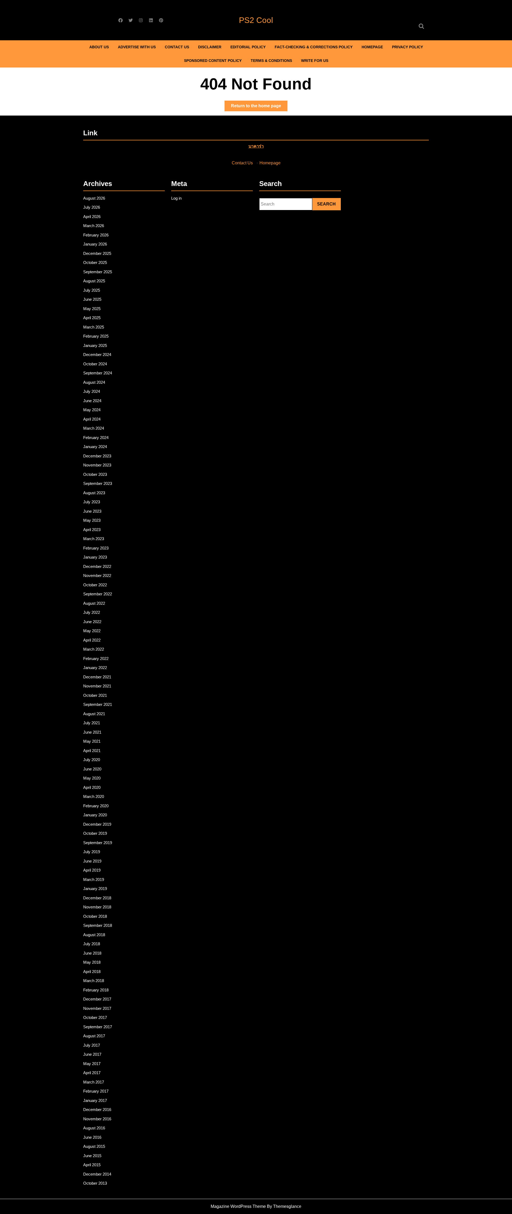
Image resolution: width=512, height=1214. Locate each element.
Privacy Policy (407, 47)
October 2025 (95, 262)
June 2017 (92, 1054)
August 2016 (94, 1128)
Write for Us (314, 60)
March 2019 (93, 879)
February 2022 (96, 658)
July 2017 (91, 1045)
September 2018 (97, 925)
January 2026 (95, 244)
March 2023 (93, 538)
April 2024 (92, 419)
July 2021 (91, 723)
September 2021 (97, 704)
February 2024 (96, 437)
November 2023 (97, 465)
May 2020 (92, 778)
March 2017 (93, 1082)
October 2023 (95, 474)
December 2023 (97, 456)
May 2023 (92, 520)
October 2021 (95, 695)
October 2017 (95, 1017)
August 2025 (94, 281)
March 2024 (93, 428)
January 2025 (95, 345)
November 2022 (97, 575)
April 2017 (92, 1072)
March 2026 (93, 225)
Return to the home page (259, 107)
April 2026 (92, 216)
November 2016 (97, 1119)
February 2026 (96, 235)
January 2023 (95, 557)
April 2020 (92, 787)
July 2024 (91, 391)
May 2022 (92, 630)
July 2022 (91, 612)
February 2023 (96, 548)
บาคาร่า (256, 146)
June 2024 (92, 400)
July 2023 (91, 502)
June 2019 (92, 861)
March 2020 (93, 796)
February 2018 (96, 990)
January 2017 (95, 1100)
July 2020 (91, 759)
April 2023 (92, 529)
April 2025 (92, 317)
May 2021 (92, 741)
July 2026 (91, 207)
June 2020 (92, 769)
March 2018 (93, 980)
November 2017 (97, 1008)
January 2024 (95, 446)
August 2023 (94, 493)
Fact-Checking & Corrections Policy (314, 47)
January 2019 (95, 888)
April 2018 (92, 971)
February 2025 (96, 336)
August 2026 (94, 198)
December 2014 (97, 1174)
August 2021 (94, 713)
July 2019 (91, 851)
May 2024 (92, 410)
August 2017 (94, 1036)
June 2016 (92, 1137)
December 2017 (97, 999)
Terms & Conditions (271, 60)
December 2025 (97, 253)
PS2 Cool (256, 20)
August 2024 (94, 382)
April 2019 (92, 870)
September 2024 (97, 373)
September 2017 (97, 1027)
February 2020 (96, 806)
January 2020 (95, 815)
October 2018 (95, 916)
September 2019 (97, 842)
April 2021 (92, 750)
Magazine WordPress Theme (238, 1206)
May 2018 (92, 962)
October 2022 (95, 585)
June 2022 (92, 621)
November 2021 (97, 686)
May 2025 (92, 308)
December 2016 (97, 1109)
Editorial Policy (248, 47)
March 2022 (93, 649)
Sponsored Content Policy (213, 60)
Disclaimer (209, 47)
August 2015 (94, 1146)
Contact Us (177, 47)
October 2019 (95, 833)
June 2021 (92, 732)
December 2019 (97, 824)
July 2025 (91, 290)
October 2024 (95, 364)
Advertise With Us (137, 47)
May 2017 (92, 1063)
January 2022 (95, 667)
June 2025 (92, 299)
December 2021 (97, 677)
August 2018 (94, 934)
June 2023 (92, 511)
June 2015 (92, 1155)
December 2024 (97, 354)
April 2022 (92, 640)
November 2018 (97, 907)
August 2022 (94, 603)
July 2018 (91, 944)
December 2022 (97, 566)
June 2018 (92, 953)
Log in (176, 198)
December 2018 (97, 898)
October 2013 (95, 1183)
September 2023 (97, 483)
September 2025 (97, 272)
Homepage (372, 47)
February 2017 (96, 1091)
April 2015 (92, 1164)
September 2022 (97, 594)
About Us (99, 47)
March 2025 (93, 327)
